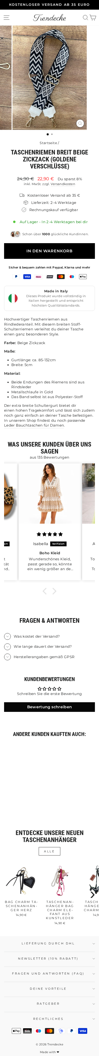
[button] (46, 591)
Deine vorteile (48, 988)
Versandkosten (63, 184)
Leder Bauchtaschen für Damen (34, 425)
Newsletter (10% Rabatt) (48, 958)
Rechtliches (48, 1019)
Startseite (48, 143)
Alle (49, 851)
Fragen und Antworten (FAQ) (48, 973)
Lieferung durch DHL (48, 943)
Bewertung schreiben (49, 707)
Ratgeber (48, 1003)
